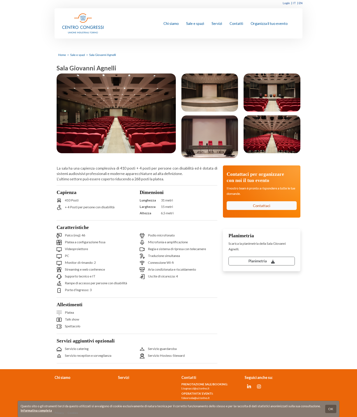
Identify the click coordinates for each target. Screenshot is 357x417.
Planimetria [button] (257, 261)
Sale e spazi (195, 23)
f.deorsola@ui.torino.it (195, 398)
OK (330, 409)
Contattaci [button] (261, 205)
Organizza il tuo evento (269, 23)
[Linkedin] (249, 386)
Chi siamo (171, 23)
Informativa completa (36, 410)
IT (294, 3)
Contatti (236, 23)
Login (286, 3)
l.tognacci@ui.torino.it (195, 388)
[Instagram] (259, 386)
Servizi (217, 23)
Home (62, 55)
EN (300, 3)
